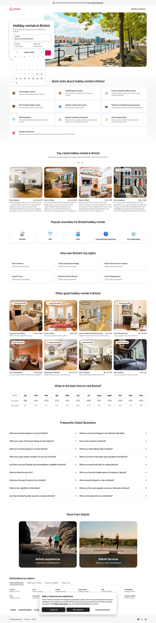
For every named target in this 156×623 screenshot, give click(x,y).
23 (41, 74)
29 (37, 79)
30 (41, 79)
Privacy (27, 619)
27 (29, 79)
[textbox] (22, 46)
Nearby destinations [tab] (16, 583)
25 (20, 79)
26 (25, 79)
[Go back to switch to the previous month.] (16, 52)
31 (16, 83)
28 (33, 79)
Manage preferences (102, 610)
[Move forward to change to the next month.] (41, 52)
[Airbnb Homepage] (14, 9)
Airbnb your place (138, 9)
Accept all (53, 610)
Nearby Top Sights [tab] (51, 583)
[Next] (82, 162)
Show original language (95, 3)
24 (16, 79)
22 (37, 74)
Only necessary (78, 610)
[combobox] (32, 38)
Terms (34, 619)
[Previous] (74, 162)
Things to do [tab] (66, 583)
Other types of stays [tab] (34, 583)
